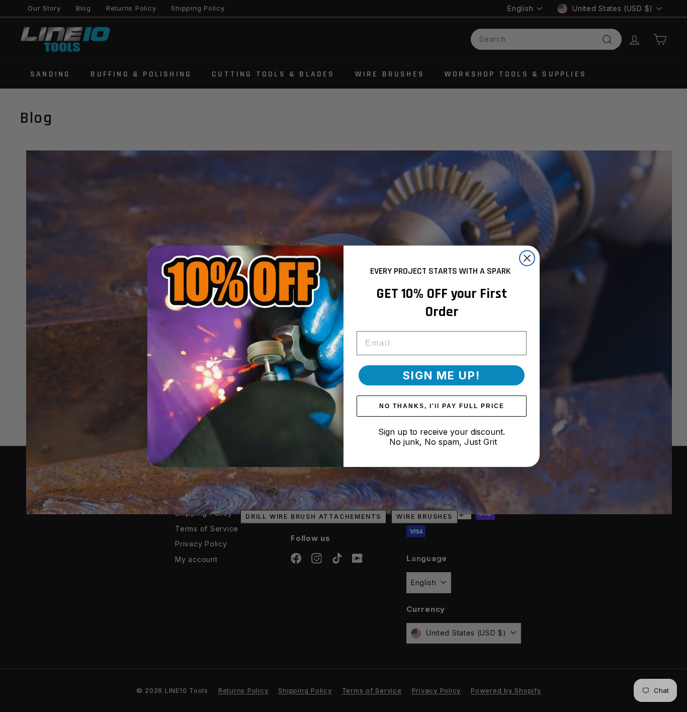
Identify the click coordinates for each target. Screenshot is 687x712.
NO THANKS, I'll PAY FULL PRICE (441, 406)
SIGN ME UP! (441, 375)
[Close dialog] (527, 258)
